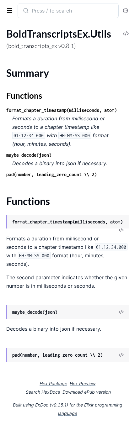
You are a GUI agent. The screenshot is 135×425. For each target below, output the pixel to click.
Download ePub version (86, 392)
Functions (24, 95)
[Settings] (125, 10)
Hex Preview (82, 383)
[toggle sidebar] (8, 10)
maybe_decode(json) (28, 155)
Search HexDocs (43, 392)
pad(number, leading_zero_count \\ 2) (51, 174)
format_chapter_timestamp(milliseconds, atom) (61, 110)
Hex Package (53, 383)
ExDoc (41, 404)
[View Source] (121, 230)
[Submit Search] (25, 11)
